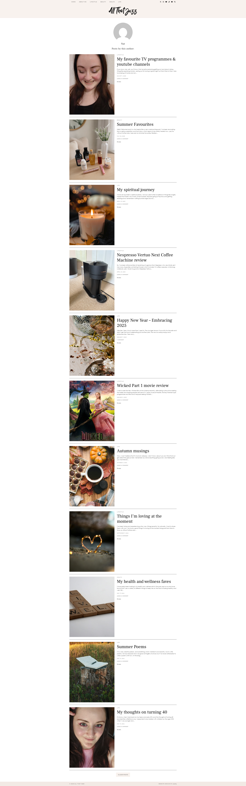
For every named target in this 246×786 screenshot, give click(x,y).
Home (73, 1)
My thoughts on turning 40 (142, 712)
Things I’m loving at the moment (139, 518)
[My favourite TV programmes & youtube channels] (91, 84)
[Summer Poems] (91, 672)
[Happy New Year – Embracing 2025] (91, 345)
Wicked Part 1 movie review (143, 385)
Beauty (103, 1)
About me (82, 1)
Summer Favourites (135, 124)
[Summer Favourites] (91, 149)
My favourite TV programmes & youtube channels (146, 61)
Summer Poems (131, 647)
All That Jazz (123, 11)
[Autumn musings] (91, 476)
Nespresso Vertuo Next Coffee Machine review (145, 257)
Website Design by (168, 783)
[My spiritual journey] (91, 215)
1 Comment (120, 339)
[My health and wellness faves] (91, 607)
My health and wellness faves (144, 581)
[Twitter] (160, 2)
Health (112, 1)
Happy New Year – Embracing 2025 (144, 323)
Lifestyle (93, 1)
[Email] (172, 2)
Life (119, 1)
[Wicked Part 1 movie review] (91, 411)
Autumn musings (133, 451)
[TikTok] (169, 2)
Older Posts (123, 774)
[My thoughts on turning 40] (91, 737)
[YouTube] (166, 2)
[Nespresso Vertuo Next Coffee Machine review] (91, 280)
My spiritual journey (136, 189)
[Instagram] (163, 2)
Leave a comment (122, 78)
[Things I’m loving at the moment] (91, 541)
